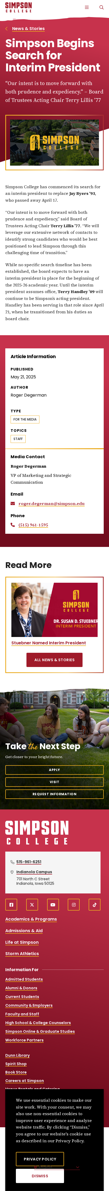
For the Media (25, 419)
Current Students (22, 996)
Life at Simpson (22, 942)
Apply (54, 770)
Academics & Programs (31, 919)
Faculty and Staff (22, 1014)
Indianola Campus (34, 871)
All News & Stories (54, 660)
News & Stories (28, 29)
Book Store (16, 1072)
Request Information (55, 794)
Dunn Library (17, 1055)
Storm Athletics (22, 954)
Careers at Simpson (24, 1080)
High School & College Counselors (38, 1022)
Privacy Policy (40, 1159)
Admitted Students (24, 979)
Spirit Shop (16, 1063)
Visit (55, 782)
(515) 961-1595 (33, 525)
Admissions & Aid (24, 931)
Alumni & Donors (21, 988)
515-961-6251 (28, 861)
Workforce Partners (24, 1040)
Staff (18, 439)
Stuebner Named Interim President (48, 643)
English (45, 1166)
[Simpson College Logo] (37, 844)
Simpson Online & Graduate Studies (40, 1031)
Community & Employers (29, 1005)
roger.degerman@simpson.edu (52, 503)
